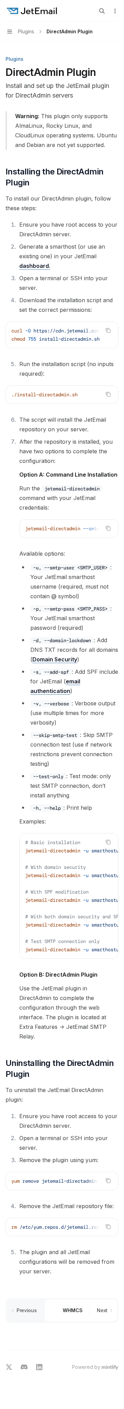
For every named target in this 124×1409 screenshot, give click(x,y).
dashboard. (34, 265)
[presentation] (62, 335)
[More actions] (115, 11)
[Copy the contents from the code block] (108, 330)
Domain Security (54, 659)
